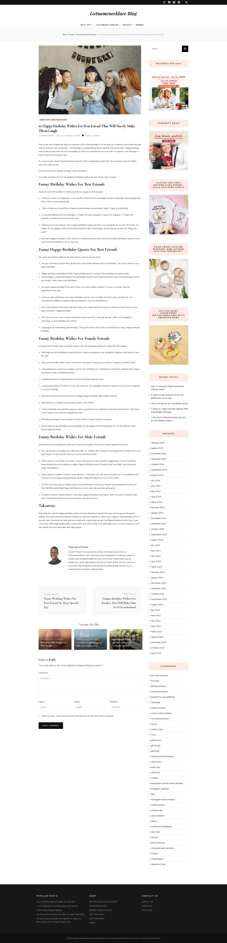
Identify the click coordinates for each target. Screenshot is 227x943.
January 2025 (157, 448)
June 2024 (156, 486)
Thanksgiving (157, 858)
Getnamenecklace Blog (113, 13)
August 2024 (157, 475)
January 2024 (157, 513)
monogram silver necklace (163, 799)
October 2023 (157, 529)
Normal (140, 25)
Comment (43, 672)
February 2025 (158, 442)
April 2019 (156, 653)
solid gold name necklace (162, 848)
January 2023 (157, 577)
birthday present (158, 686)
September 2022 (159, 599)
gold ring (155, 751)
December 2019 (158, 642)
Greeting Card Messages (53, 120)
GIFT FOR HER (96, 918)
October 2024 (157, 464)
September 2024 (159, 469)
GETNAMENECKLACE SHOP (103, 901)
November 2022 (158, 588)
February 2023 (158, 572)
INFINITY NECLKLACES (100, 910)
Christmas (155, 702)
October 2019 (157, 647)
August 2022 (157, 604)
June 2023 (156, 550)
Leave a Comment (92, 135)
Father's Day (157, 729)
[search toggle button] (186, 2)
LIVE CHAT (147, 910)
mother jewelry (158, 805)
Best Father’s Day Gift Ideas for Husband (56, 901)
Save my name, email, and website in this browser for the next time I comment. (78, 716)
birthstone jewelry (159, 691)
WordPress (155, 938)
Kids (153, 794)
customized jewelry (107, 25)
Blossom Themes (132, 938)
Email (77, 701)
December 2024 (158, 453)
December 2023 (158, 518)
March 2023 (156, 566)
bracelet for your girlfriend (163, 697)
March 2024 (156, 502)
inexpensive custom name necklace (167, 783)
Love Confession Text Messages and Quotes (57, 906)
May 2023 (156, 556)
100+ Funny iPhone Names (49, 910)
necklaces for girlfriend (161, 826)
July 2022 (155, 610)
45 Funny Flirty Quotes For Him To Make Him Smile (61, 914)
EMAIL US (147, 906)
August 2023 (157, 539)
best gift (86, 25)
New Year (155, 831)
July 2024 (155, 480)
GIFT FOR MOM (96, 914)
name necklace (157, 815)
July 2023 (155, 545)
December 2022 (158, 583)
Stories (154, 853)
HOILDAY (155, 772)
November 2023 (158, 523)
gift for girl (156, 745)
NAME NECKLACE (98, 906)
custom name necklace (161, 713)
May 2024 (156, 491)
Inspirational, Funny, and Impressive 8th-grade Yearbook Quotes (123, 642)
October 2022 (157, 593)
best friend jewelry (159, 675)
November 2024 (158, 459)
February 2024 (158, 507)
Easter (154, 724)
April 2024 (156, 496)
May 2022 (156, 620)
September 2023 (159, 534)
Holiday (127, 25)
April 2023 (156, 561)
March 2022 (156, 631)
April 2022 (156, 626)
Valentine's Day (158, 864)
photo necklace (158, 842)
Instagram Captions (160, 788)
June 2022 (156, 615)
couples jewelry (158, 707)
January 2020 (157, 637)
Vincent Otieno (47, 135)
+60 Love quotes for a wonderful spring (169, 403)
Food (153, 734)
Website (114, 701)
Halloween (156, 761)
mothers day (156, 810)
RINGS (92, 922)
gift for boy (156, 740)
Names (154, 821)
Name (42, 701)
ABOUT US (147, 901)
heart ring (155, 767)
